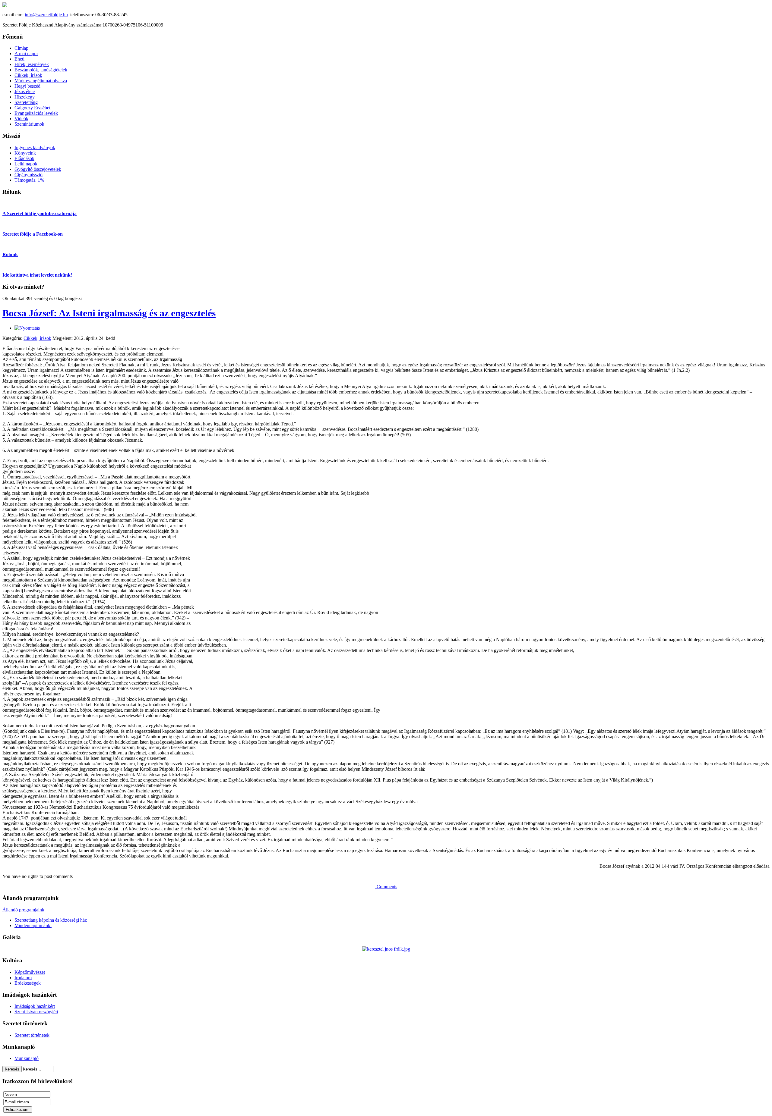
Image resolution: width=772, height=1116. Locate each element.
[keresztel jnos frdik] (386, 948)
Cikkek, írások (37, 338)
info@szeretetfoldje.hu (46, 14)
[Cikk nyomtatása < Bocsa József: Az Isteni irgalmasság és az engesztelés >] (27, 328)
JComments (386, 886)
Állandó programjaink (23, 909)
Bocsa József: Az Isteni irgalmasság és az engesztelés (109, 313)
